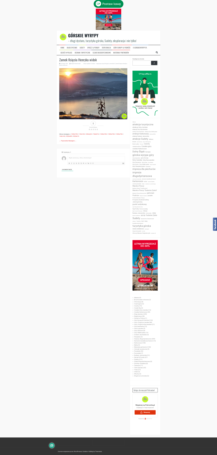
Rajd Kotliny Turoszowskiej (140, 209)
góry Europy (144, 158)
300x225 (89, 134)
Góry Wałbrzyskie (144, 164)
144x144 (62, 136)
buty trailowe (139, 141)
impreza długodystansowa (142, 174)
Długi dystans (72, 47)
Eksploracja (106, 47)
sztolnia (134, 221)
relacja (145, 211)
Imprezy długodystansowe (142, 339)
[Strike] (76, 163)
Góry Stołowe (150, 162)
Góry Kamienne (136, 162)
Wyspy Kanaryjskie (136, 231)
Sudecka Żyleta (151, 215)
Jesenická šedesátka (136, 179)
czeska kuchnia (136, 146)
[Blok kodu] (86, 163)
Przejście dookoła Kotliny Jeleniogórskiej (140, 201)
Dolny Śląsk (138, 151)
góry (151, 155)
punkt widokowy (139, 204)
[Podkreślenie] (74, 163)
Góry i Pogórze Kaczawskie (143, 324)
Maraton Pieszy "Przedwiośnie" (140, 188)
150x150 (82, 134)
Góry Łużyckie (153, 164)
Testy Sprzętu (138, 367)
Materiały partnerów (121, 52)
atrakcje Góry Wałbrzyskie (151, 131)
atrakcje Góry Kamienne (138, 131)
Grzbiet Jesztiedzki (140, 335)
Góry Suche (135, 164)
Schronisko (149, 213)
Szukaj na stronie (138, 59)
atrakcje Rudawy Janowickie (140, 136)
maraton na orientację (150, 183)
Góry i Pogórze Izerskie (141, 322)
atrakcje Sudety (140, 139)
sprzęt (143, 215)
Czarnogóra (138, 304)
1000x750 (74, 134)
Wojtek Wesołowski (76, 63)
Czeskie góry (146, 146)
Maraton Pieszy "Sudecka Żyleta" (144, 190)
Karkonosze (137, 181)
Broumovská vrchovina (141, 300)
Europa (147, 152)
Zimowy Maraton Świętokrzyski (141, 233)
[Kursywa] (71, 163)
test (142, 221)
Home (62, 47)
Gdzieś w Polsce (66, 52)
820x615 (76, 136)
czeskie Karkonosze (139, 149)
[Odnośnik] (88, 163)
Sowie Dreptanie (136, 215)
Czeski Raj (137, 308)
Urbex (136, 372)
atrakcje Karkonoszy (140, 134)
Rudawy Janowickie (138, 213)
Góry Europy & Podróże (121, 47)
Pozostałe (137, 353)
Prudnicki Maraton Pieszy (138, 197)
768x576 (96, 134)
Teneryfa (138, 221)
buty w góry (135, 144)
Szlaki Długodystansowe (102, 52)
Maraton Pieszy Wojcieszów (139, 193)
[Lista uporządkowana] (79, 163)
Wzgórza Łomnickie (140, 376)
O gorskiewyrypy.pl (140, 47)
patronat (150, 193)
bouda (134, 141)
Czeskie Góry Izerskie (141, 310)
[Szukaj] (154, 63)
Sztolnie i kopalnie (140, 363)
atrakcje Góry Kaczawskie (139, 129)
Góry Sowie (144, 162)
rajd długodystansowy (137, 206)
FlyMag (90, 451)
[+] (93, 163)
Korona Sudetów (151, 181)
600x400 (69, 136)
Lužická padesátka (136, 183)
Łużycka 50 (153, 233)
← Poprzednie (63, 141)
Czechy (147, 144)
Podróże (135, 195)
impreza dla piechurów (144, 169)
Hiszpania (148, 166)
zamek (143, 231)
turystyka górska (141, 225)
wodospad (147, 229)
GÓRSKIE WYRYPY (83, 35)
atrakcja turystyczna (142, 124)
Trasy (136, 370)
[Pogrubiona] (69, 163)
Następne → (72, 141)
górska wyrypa (140, 155)
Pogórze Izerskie (143, 195)
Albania (134, 122)
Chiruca (141, 144)
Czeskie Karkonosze (140, 312)
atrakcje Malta (153, 134)
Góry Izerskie (137, 160)
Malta (143, 183)
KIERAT (145, 181)
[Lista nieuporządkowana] (81, 163)
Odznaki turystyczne (82, 52)
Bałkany (151, 139)
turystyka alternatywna (137, 223)
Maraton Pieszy (138, 186)
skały (154, 213)
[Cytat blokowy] (83, 163)
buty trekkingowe (147, 141)
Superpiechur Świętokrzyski (147, 218)
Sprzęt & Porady (93, 47)
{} (90, 163)
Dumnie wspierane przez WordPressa (70, 451)
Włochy (136, 374)
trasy (146, 221)
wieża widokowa (138, 229)
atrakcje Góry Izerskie (140, 127)
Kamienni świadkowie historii (143, 341)
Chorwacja (137, 302)
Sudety (82, 47)
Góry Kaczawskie (148, 160)
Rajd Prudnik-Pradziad (137, 211)
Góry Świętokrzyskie (138, 166)
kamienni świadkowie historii (149, 179)
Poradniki (137, 351)
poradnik (150, 195)
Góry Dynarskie (136, 158)
